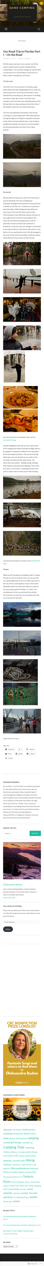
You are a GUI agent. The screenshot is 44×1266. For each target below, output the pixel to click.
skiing (31, 1186)
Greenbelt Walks (18, 1161)
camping (33, 1138)
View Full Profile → (10, 898)
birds (6, 1138)
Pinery (27, 1182)
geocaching (31, 1156)
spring (30, 1189)
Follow (8, 929)
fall (16, 1155)
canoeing (29, 1147)
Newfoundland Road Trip (12, 1177)
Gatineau (21, 1156)
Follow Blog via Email (12, 906)
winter (16, 1201)
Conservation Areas (27, 1152)
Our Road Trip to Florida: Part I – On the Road (21, 53)
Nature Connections (27, 1172)
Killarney (7, 1164)
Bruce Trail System (18, 1138)
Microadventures (20, 1168)
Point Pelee (35, 1182)
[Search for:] (22, 833)
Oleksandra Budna (12, 884)
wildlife (33, 1197)
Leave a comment (24, 58)
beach (27, 1133)
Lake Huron (16, 1165)
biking (33, 1134)
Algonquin (7, 1130)
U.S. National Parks (21, 1197)
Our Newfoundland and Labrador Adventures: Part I (22, 1225)
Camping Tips (27, 1142)
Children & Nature (10, 1152)
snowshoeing (13, 1189)
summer (7, 1192)
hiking (30, 1160)
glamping (7, 1160)
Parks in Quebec (17, 1182)
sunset (24, 1193)
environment (8, 1156)
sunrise (16, 1193)
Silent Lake (24, 1186)
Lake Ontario (27, 1165)
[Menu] (6, 29)
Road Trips (14, 1185)
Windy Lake (7, 1201)
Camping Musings (12, 1142)
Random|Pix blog (9, 440)
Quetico (6, 1186)
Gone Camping (22, 7)
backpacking (18, 1133)
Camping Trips (13, 1147)
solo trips (23, 1189)
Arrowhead (17, 1130)
